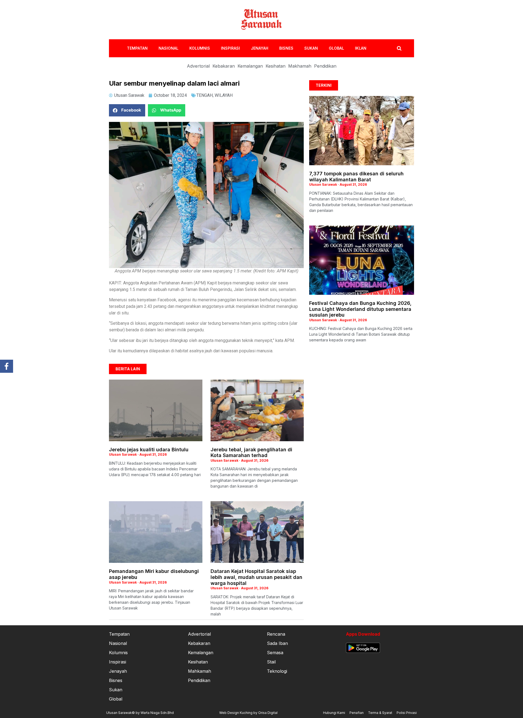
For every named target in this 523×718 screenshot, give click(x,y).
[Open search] (399, 48)
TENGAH (204, 95)
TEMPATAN (137, 48)
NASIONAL (168, 48)
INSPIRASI (230, 48)
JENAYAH (259, 48)
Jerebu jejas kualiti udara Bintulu (148, 449)
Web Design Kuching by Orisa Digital (248, 713)
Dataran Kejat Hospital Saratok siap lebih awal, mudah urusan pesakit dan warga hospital (256, 577)
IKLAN (360, 48)
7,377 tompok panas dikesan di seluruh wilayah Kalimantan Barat (356, 176)
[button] (127, 110)
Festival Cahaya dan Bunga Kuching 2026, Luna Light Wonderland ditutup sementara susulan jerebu (360, 309)
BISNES (286, 48)
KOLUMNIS (199, 48)
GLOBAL (336, 48)
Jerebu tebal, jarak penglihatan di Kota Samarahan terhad (251, 452)
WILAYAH (224, 95)
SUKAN (311, 48)
